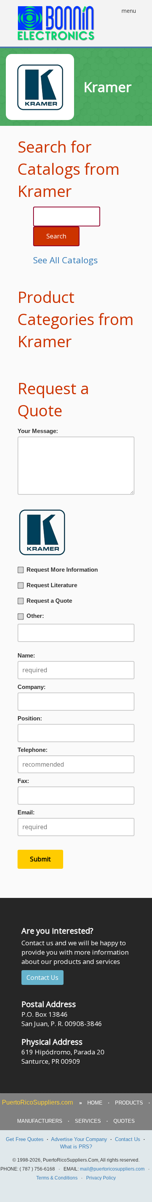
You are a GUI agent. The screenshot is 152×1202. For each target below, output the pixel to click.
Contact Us (42, 977)
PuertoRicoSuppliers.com (37, 1102)
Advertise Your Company (79, 1139)
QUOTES (124, 1121)
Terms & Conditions (57, 1178)
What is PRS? (76, 1147)
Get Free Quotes (25, 1139)
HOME (95, 1103)
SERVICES (88, 1121)
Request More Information (62, 570)
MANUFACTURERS (39, 1121)
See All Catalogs (65, 260)
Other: (35, 616)
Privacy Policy (101, 1178)
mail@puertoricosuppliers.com (112, 1169)
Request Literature (52, 585)
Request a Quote (49, 601)
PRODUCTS (129, 1103)
